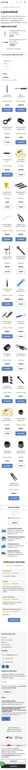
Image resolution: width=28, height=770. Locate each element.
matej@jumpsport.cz (11, 655)
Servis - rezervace (7, 640)
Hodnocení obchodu (14, 562)
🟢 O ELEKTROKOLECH (14, 729)
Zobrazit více (14, 620)
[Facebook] (3, 666)
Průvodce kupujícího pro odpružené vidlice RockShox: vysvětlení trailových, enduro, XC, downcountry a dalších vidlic (14, 709)
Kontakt (4, 638)
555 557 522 (9, 659)
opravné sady (5, 23)
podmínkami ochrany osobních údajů (14, 687)
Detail (7, 142)
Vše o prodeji (5, 645)
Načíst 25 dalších (14, 507)
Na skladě (7, 61)
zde (7, 757)
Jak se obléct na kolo (8, 701)
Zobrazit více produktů (13, 49)
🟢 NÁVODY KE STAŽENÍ (14, 731)
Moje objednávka (7, 647)
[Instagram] (7, 666)
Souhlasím (13, 766)
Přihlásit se (8, 692)
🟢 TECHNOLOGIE (14, 728)
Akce (6, 63)
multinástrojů (15, 20)
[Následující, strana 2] (14, 513)
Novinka (7, 66)
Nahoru (15, 523)
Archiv (6, 719)
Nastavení (13, 761)
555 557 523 (9, 662)
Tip (5, 69)
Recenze (4, 642)
